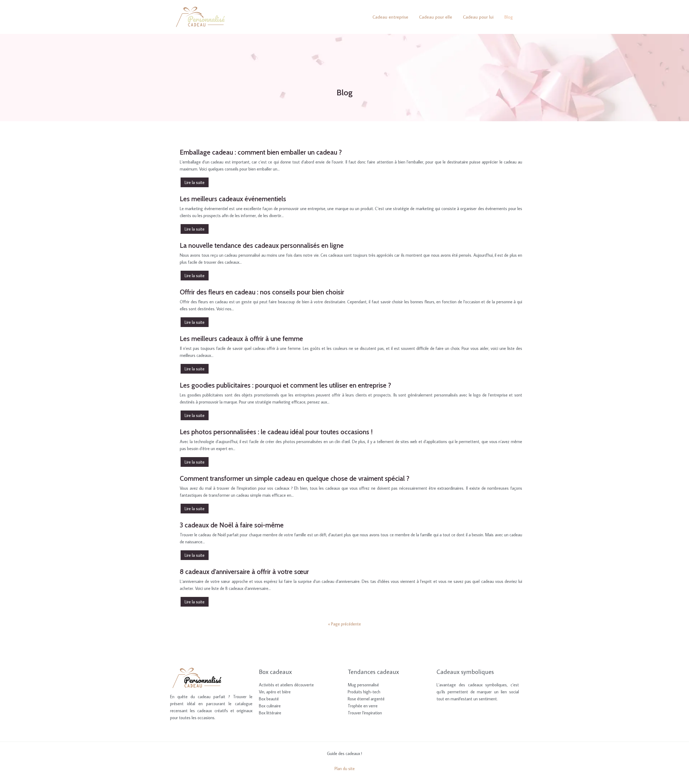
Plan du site (345, 768)
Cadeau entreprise (390, 17)
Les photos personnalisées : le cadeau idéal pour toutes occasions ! (276, 432)
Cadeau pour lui (478, 17)
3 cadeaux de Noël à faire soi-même (232, 525)
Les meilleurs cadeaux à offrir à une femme (241, 339)
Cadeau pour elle (435, 17)
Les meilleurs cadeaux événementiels (233, 199)
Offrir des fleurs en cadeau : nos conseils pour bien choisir (262, 292)
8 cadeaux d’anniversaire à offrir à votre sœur (244, 572)
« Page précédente (344, 624)
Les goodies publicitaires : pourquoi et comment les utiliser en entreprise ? (285, 385)
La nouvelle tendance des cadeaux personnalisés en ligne (262, 245)
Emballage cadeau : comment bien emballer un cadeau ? (261, 152)
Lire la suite (195, 182)
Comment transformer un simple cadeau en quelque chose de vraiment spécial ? (294, 478)
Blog (508, 17)
